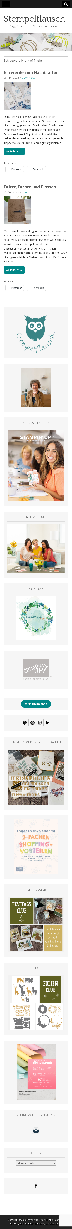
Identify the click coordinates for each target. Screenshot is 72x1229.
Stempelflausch (34, 19)
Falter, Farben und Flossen (30, 186)
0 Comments (28, 77)
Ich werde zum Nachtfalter (31, 72)
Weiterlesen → (14, 151)
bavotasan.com (54, 1223)
